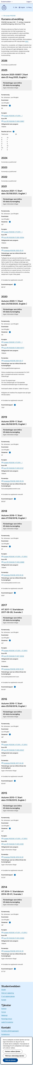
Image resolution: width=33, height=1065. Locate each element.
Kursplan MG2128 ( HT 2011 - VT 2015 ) (15, 932)
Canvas (3, 1012)
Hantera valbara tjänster (12, 1051)
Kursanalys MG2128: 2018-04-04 (13, 669)
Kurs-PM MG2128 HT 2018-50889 (13, 562)
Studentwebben (6, 1)
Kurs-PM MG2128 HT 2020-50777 (13, 348)
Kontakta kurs (5, 1034)
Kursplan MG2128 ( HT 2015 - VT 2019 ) (15, 556)
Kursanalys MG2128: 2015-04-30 (13, 951)
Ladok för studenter (7, 1022)
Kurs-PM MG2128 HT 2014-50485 (13, 938)
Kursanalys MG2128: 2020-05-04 (13, 481)
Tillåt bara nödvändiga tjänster (14, 1056)
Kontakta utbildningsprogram (10, 1031)
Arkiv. (27, 41)
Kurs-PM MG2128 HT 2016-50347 (13, 750)
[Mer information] (10, 106)
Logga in (29, 1)
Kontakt (3, 1000)
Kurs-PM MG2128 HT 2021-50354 (13, 237)
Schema (3, 1008)
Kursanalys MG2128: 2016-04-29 (13, 857)
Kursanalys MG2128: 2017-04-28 (13, 763)
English (23, 7)
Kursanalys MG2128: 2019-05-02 (13, 575)
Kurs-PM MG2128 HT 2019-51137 (13, 468)
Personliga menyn (6, 1019)
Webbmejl (4, 1015)
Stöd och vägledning (7, 993)
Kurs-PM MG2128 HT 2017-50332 (13, 656)
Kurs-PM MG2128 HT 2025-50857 (13, 121)
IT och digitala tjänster (8, 996)
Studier (3, 989)
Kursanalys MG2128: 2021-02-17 (13, 361)
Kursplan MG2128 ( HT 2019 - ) (12, 115)
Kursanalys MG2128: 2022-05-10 (13, 250)
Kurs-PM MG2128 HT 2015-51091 (13, 844)
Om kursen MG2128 (9, 16)
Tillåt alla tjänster (10, 1060)
